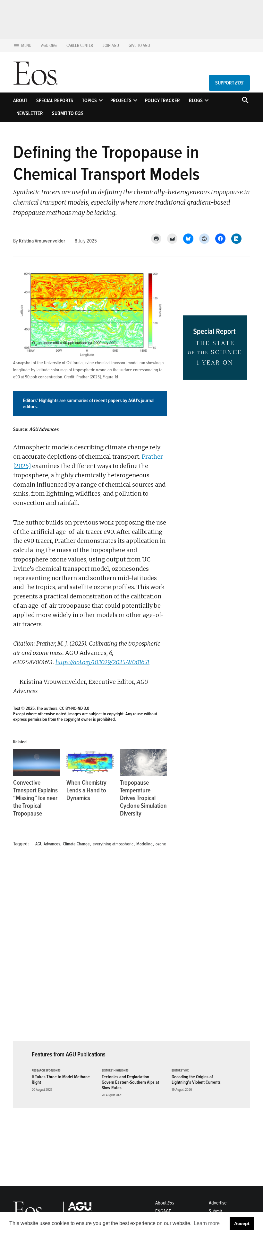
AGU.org (49, 45)
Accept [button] (242, 1223)
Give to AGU (139, 45)
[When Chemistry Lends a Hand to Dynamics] (89, 762)
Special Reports (54, 100)
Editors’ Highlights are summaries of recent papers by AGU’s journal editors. (88, 403)
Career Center (79, 45)
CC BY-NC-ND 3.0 (74, 708)
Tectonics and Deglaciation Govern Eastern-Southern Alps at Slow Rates (130, 1082)
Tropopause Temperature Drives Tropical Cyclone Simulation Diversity (143, 798)
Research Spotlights (46, 1070)
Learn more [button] (207, 1223)
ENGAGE (163, 1211)
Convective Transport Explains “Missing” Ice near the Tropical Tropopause (35, 798)
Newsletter (29, 113)
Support (229, 83)
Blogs (196, 100)
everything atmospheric (113, 844)
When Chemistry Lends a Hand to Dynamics (86, 790)
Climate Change (76, 844)
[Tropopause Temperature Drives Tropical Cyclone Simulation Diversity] (143, 762)
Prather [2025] (88, 377)
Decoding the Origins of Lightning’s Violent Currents (196, 1079)
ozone (161, 844)
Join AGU (111, 45)
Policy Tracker (162, 100)
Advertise (217, 1203)
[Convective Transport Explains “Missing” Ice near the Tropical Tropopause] (36, 762)
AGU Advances (47, 844)
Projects (121, 100)
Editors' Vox (180, 1070)
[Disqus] (90, 948)
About (20, 100)
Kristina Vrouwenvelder (42, 241)
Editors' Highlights (115, 1070)
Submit (215, 1211)
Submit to (67, 113)
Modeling (144, 844)
